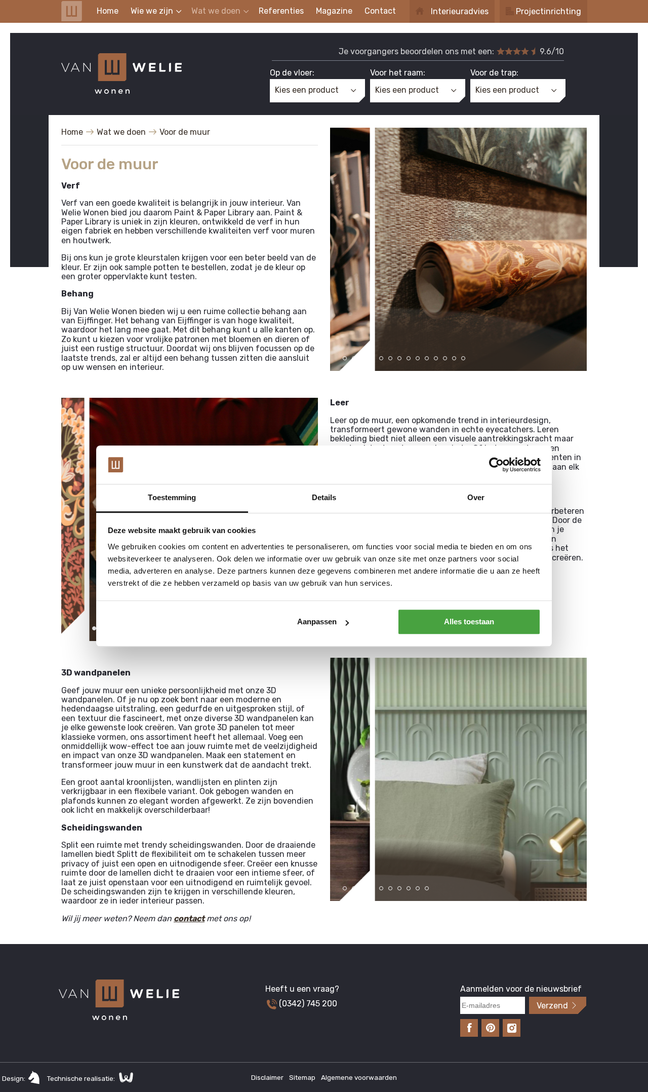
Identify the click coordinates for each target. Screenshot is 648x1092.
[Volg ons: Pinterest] (490, 1028)
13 (454, 358)
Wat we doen (215, 11)
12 (445, 358)
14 (463, 358)
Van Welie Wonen (71, 11)
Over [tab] (475, 498)
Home (107, 11)
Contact (380, 11)
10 (427, 358)
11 (436, 358)
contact (189, 918)
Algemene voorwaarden (359, 1077)
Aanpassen (317, 622)
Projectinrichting (548, 11)
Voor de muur (184, 132)
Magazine (334, 11)
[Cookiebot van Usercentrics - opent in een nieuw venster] (496, 464)
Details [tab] (324, 498)
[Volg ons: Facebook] (469, 1028)
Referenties (281, 11)
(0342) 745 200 (307, 1003)
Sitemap (303, 1077)
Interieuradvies (460, 11)
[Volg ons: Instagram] (511, 1028)
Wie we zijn (152, 11)
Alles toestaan (469, 622)
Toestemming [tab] (172, 498)
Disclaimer (268, 1077)
